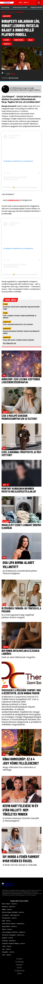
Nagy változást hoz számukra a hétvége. (19, 768)
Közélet (19, 959)
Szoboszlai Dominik (20, 7)
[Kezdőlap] (7, 3)
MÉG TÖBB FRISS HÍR (9, 343)
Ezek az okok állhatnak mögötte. (19, 657)
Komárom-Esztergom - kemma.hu (13, 935)
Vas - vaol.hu (6, 949)
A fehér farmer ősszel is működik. (20, 865)
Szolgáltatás (19, 971)
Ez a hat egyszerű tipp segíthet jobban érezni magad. (18, 616)
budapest (7, 44)
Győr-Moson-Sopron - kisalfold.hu (13, 924)
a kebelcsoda (13, 200)
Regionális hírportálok (19, 901)
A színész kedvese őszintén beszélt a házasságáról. (21, 819)
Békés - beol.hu (7, 909)
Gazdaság (19, 962)
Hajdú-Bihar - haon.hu (9, 926)
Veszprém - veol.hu (8, 952)
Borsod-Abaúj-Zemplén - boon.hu (13, 912)
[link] (4, 375)
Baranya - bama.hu (8, 906)
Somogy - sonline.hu (9, 941)
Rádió (19, 974)
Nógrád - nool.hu (7, 938)
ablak (30, 40)
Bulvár (19, 968)
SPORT (10, 12)
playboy (6, 40)
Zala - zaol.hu (6, 955)
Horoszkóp (5, 7)
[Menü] (39, 2)
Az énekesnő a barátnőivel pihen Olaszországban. (20, 572)
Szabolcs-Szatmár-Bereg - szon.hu (13, 943)
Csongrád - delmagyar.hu (10, 915)
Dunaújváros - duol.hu (9, 918)
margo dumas (18, 40)
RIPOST (4, 12)
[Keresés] (33, 2)
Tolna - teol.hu (6, 946)
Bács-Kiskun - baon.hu (9, 904)
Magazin (19, 965)
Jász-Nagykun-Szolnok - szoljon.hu (13, 932)
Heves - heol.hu (7, 929)
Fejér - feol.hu (6, 921)
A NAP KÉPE (19, 12)
